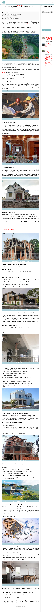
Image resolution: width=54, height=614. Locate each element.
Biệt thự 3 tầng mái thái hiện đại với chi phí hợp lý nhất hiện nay (48, 45)
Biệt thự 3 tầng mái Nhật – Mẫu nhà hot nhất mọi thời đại (48, 64)
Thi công (38, 2)
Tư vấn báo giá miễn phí (8, 229)
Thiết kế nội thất (31, 2)
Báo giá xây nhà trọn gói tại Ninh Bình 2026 (11, 18)
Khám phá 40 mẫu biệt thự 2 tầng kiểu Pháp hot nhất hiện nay (48, 58)
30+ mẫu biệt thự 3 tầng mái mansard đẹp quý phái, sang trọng (48, 39)
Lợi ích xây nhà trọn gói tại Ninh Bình (10, 15)
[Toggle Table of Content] (36, 13)
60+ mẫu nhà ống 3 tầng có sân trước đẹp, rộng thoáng (48, 52)
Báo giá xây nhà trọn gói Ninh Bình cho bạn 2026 (12, 14)
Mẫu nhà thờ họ (23, 2)
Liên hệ (48, 2)
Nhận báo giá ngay (47, 30)
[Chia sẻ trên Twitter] (18, 606)
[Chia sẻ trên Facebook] (16, 606)
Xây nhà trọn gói (20, 5)
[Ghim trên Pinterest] (22, 606)
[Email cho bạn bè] (20, 606)
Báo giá (44, 2)
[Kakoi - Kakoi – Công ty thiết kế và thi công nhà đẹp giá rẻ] (6, 2)
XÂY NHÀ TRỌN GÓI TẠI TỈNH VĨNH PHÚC (17, 178)
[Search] (52, 2)
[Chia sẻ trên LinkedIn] (24, 606)
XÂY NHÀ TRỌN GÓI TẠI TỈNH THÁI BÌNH (17, 91)
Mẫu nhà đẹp (15, 2)
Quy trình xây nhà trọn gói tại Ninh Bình (10, 17)
